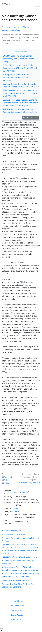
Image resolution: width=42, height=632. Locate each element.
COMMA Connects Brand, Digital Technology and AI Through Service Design (18, 59)
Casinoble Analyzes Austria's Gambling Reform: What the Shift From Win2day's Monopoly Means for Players (20, 103)
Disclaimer (26, 474)
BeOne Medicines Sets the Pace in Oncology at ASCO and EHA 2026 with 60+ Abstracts (20, 68)
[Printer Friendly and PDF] (29, 482)
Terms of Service (18, 610)
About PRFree (17, 601)
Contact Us (16, 619)
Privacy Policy (17, 605)
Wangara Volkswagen (11, 530)
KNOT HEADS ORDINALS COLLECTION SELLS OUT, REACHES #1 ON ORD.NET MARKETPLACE (20, 93)
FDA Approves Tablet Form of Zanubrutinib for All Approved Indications (16, 77)
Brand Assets (17, 615)
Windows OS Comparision (13, 534)
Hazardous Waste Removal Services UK (19, 557)
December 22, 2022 (17, 27)
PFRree (6, 4)
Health (16, 511)
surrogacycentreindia (11, 30)
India (16, 508)
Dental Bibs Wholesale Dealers (15, 580)
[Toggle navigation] (37, 4)
